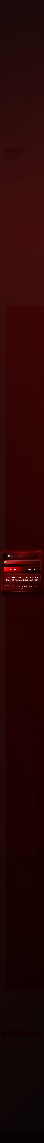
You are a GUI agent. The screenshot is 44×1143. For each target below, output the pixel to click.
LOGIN (31, 569)
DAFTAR (12, 569)
